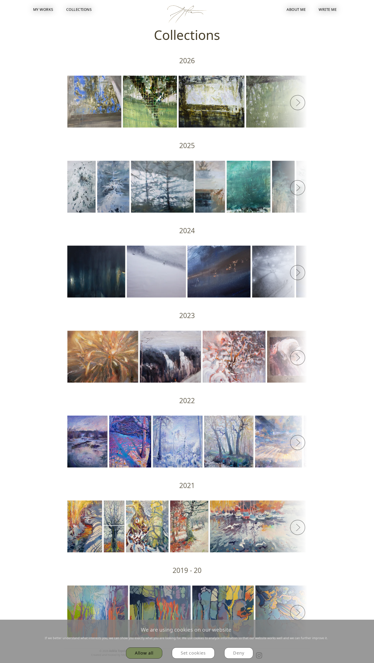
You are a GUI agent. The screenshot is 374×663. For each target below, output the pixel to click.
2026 (187, 60)
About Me (296, 9)
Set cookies (193, 653)
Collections (79, 9)
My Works (43, 9)
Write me (328, 9)
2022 (187, 400)
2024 (187, 230)
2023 (187, 315)
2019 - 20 (187, 570)
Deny (238, 653)
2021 (187, 485)
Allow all (144, 653)
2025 (187, 145)
